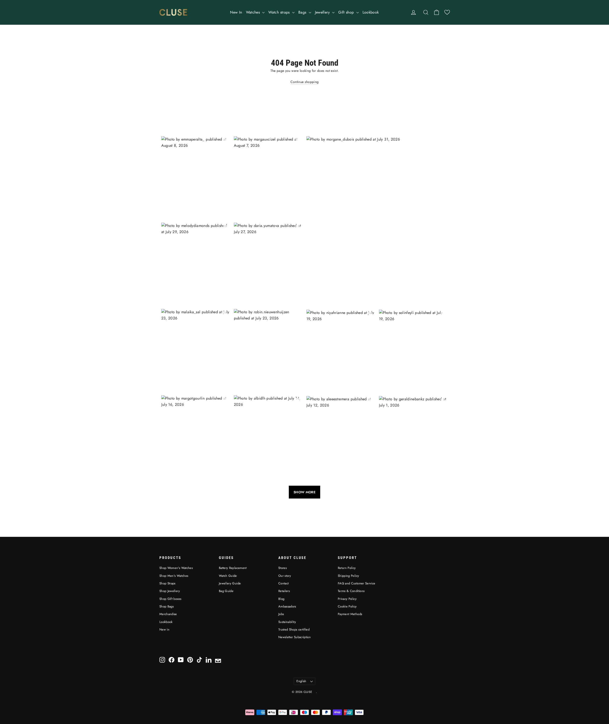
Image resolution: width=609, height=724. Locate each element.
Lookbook (371, 12)
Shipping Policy (348, 575)
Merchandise (168, 614)
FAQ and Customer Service (356, 583)
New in (164, 629)
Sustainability (287, 622)
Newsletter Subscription (294, 637)
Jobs (281, 614)
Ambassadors (287, 606)
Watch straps (279, 12)
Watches (253, 12)
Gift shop (346, 12)
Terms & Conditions (351, 591)
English (301, 681)
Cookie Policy (347, 606)
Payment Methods (350, 614)
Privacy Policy (347, 599)
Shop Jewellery (169, 591)
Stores (282, 568)
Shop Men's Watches (173, 575)
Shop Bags (166, 606)
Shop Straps (167, 583)
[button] (447, 12)
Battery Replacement (233, 568)
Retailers (284, 591)
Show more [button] (304, 492)
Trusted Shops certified (293, 629)
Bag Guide (226, 591)
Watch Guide (228, 575)
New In (236, 12)
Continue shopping (304, 81)
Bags (303, 12)
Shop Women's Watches (176, 568)
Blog (281, 599)
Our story (284, 575)
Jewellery (323, 12)
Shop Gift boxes (170, 599)
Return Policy (347, 568)
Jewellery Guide (230, 583)
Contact (283, 583)
